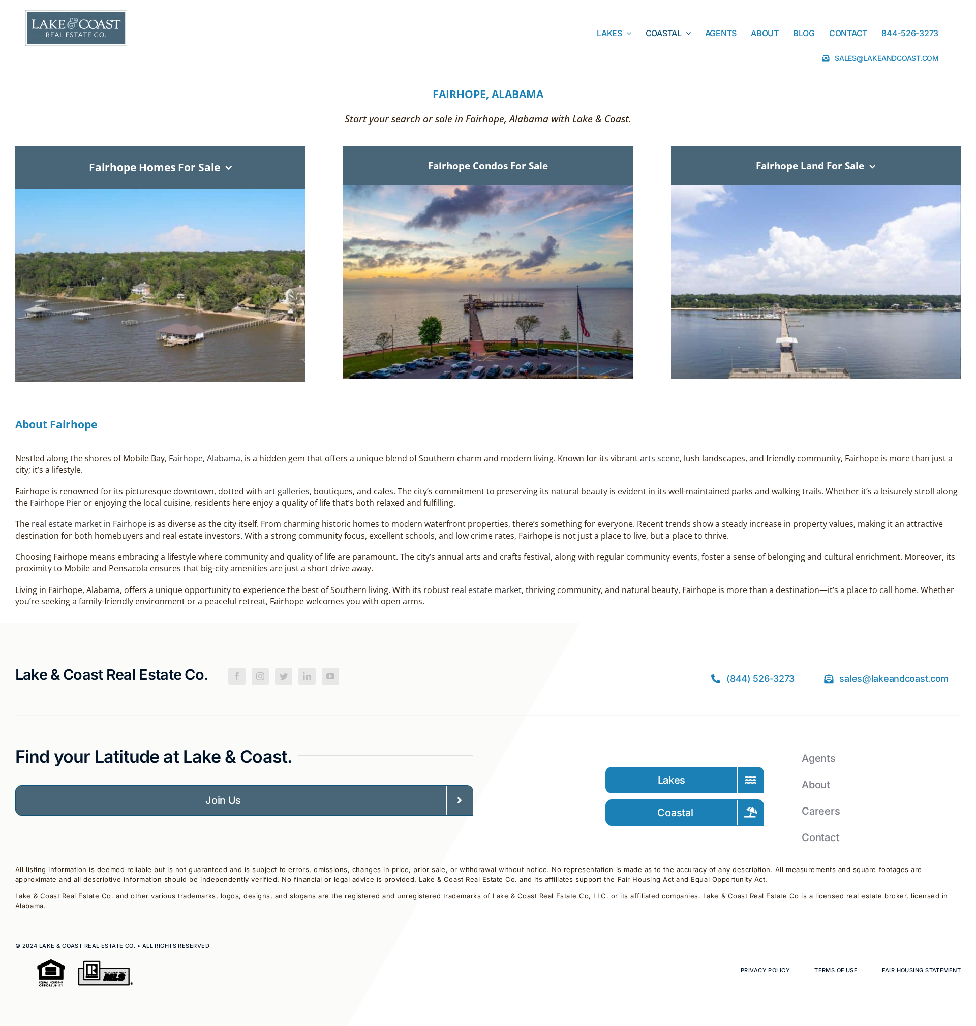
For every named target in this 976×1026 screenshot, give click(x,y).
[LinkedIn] (307, 676)
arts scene (660, 458)
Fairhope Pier (55, 502)
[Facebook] (237, 676)
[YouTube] (330, 676)
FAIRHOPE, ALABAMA (488, 94)
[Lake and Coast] (76, 15)
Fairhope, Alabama (204, 458)
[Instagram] (260, 676)
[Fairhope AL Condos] (488, 190)
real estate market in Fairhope (89, 524)
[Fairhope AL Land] (816, 190)
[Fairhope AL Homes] (160, 194)
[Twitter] (283, 676)
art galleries (287, 491)
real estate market (486, 590)
